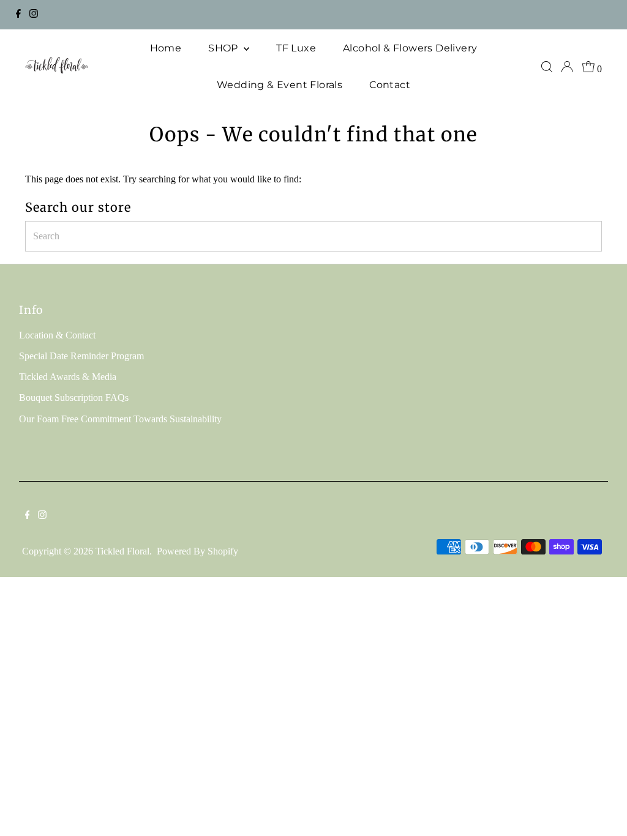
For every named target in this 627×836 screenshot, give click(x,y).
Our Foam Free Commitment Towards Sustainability (120, 419)
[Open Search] (546, 66)
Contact (389, 85)
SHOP (224, 48)
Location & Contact (57, 335)
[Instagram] (33, 14)
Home (166, 48)
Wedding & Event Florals (279, 85)
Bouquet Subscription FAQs (74, 397)
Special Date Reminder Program (81, 356)
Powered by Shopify (197, 551)
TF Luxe (296, 48)
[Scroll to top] (602, 811)
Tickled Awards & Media (67, 376)
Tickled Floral (122, 551)
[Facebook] (18, 14)
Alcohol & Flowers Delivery (410, 48)
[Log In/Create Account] (567, 66)
